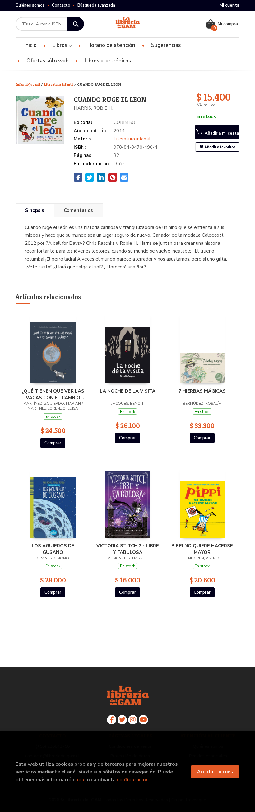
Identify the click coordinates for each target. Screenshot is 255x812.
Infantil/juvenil (28, 84)
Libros (60, 45)
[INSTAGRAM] (132, 719)
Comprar (52, 443)
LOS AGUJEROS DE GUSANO (53, 549)
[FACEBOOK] (111, 719)
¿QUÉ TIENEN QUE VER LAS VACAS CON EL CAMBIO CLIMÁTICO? (53, 394)
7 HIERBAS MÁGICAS (202, 391)
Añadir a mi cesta (221, 133)
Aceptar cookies (215, 772)
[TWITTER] (122, 719)
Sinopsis (34, 210)
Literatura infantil (59, 84)
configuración (133, 779)
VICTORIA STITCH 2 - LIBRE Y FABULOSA (127, 549)
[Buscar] (75, 24)
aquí (81, 779)
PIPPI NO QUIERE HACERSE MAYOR (202, 549)
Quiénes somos (30, 5)
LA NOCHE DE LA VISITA (127, 391)
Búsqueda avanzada (96, 5)
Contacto (61, 5)
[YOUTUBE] (143, 719)
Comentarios (78, 210)
